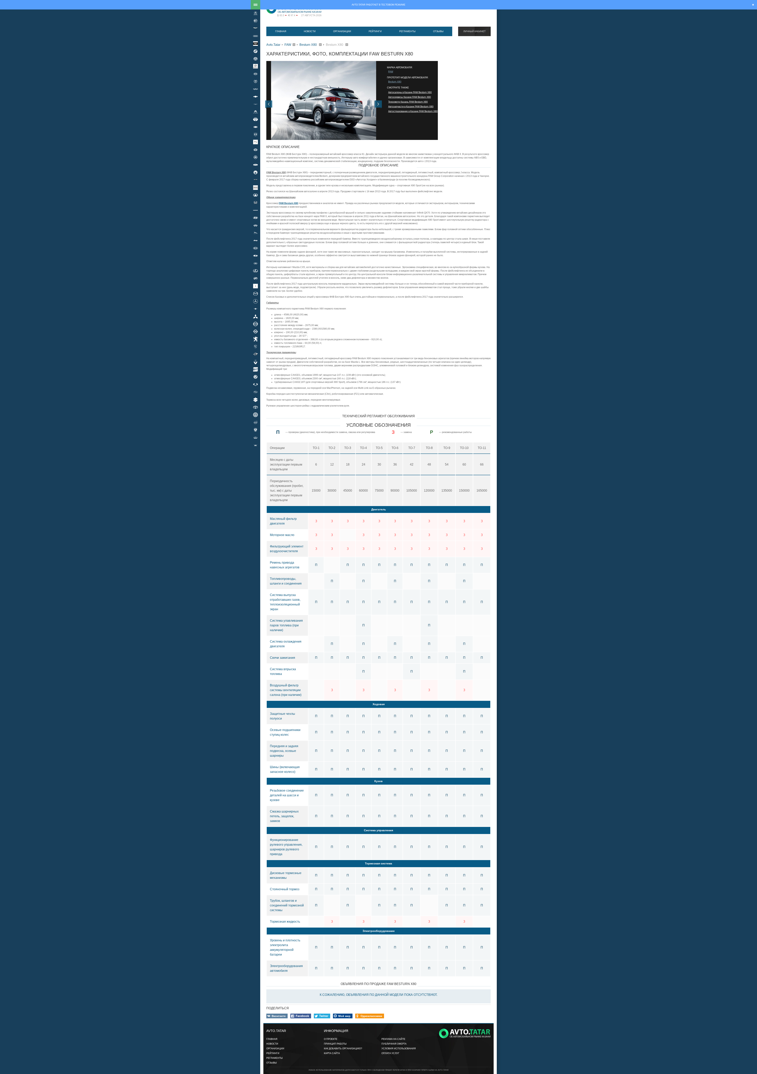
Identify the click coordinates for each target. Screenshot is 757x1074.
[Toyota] (255, 407)
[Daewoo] (255, 119)
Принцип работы (335, 1043)
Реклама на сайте (393, 1039)
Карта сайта (332, 1053)
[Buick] (255, 66)
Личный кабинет (474, 31)
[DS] (255, 142)
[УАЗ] (255, 445)
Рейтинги (375, 31)
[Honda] (255, 202)
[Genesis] (255, 180)
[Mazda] (255, 293)
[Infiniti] (255, 225)
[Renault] (255, 361)
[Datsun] (255, 127)
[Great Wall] (255, 195)
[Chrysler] (255, 104)
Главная (280, 31)
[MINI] (255, 308)
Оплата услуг (390, 1053)
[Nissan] (255, 324)
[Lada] (255, 256)
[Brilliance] (255, 58)
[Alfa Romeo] (255, 20)
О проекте (330, 1039)
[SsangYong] (255, 384)
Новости (310, 31)
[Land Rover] (255, 263)
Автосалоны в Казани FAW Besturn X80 (410, 92)
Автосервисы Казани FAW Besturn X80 (409, 97)
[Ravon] (255, 354)
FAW (287, 44)
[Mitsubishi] (255, 316)
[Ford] (255, 165)
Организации (342, 31)
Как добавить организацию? (343, 1048)
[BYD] (255, 74)
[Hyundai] (255, 218)
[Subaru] (255, 392)
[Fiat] (255, 157)
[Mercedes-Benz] (255, 301)
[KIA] (255, 248)
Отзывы (438, 31)
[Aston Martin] (255, 28)
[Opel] (255, 331)
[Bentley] (255, 43)
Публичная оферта (393, 1043)
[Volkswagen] (255, 415)
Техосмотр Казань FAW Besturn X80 (408, 101)
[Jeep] (255, 240)
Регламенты (407, 31)
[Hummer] (255, 210)
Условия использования (398, 1048)
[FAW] (255, 149)
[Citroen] (255, 111)
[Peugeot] (255, 339)
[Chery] (255, 89)
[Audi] (255, 36)
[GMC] (255, 187)
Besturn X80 (308, 44)
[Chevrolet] (255, 96)
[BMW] (255, 51)
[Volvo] (255, 422)
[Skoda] (255, 377)
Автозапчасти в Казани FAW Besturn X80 (411, 106)
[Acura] (255, 13)
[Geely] (255, 172)
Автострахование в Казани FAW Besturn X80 (413, 111)
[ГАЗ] (255, 430)
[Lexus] (255, 271)
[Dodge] (255, 134)
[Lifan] (255, 278)
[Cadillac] (255, 81)
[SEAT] (255, 369)
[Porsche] (255, 346)
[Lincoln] (255, 286)
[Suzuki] (255, 399)
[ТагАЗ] (255, 437)
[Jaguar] (255, 233)
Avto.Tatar (273, 44)
